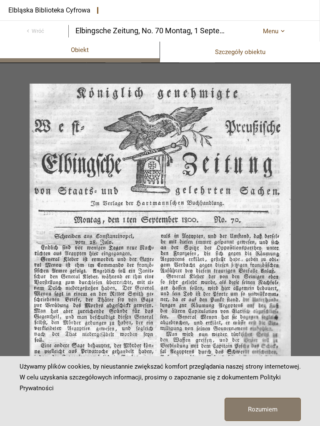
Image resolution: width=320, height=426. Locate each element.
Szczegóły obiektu (240, 52)
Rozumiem (263, 409)
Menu (270, 31)
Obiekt (80, 50)
